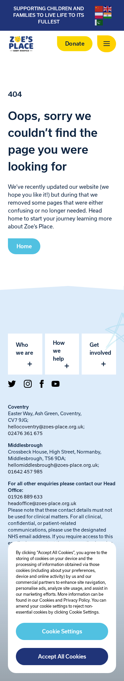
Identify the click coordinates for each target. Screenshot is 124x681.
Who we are (24, 349)
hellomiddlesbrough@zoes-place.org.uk (53, 465)
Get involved (100, 349)
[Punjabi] (107, 15)
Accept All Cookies (62, 657)
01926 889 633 (25, 497)
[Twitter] (12, 384)
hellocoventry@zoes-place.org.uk (45, 426)
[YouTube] (56, 384)
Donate (75, 44)
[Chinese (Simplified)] (99, 8)
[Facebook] (42, 384)
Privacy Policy (76, 600)
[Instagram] (28, 384)
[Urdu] (99, 21)
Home (24, 246)
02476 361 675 (25, 433)
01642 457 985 (25, 471)
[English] (107, 8)
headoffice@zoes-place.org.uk (42, 503)
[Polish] (99, 15)
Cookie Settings (62, 631)
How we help (59, 351)
